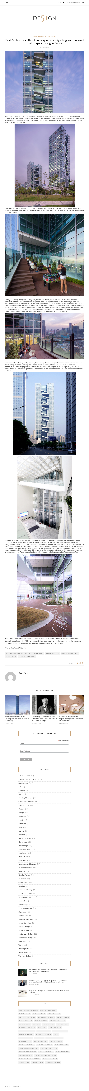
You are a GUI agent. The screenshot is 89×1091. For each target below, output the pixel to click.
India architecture (55, 1027)
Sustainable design (25, 934)
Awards (21, 794)
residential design (25, 1041)
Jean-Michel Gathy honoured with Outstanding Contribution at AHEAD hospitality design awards (48, 970)
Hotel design (23, 846)
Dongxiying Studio (52, 653)
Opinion (21, 886)
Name (22, 743)
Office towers (11, 656)
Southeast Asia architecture (28, 1048)
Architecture (38, 36)
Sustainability (23, 930)
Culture (21, 809)
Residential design (25, 897)
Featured (21, 835)
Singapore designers (61, 1044)
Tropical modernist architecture (45, 1055)
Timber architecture (62, 1051)
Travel (20, 945)
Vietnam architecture (50, 1058)
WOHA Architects (37, 1062)
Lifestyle (21, 871)
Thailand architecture (46, 1051)
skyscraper (22, 912)
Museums (22, 879)
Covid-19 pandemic (63, 1017)
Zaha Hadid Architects (53, 1062)
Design (21, 812)
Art (19, 787)
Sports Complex (24, 923)
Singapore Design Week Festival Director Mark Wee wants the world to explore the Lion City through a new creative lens (48, 981)
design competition (25, 1020)
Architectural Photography (28, 779)
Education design (25, 1024)
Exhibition (22, 824)
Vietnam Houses (24, 1062)
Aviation (21, 790)
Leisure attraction (25, 868)
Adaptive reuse (24, 776)
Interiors (21, 857)
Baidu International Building (16, 653)
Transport (22, 941)
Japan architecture (43, 1031)
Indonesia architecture (27, 1031)
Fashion (21, 831)
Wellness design (24, 956)
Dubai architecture (41, 1020)
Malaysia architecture (60, 1031)
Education (22, 816)
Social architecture (25, 919)
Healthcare (22, 842)
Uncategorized (24, 949)
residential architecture (54, 1038)
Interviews (22, 860)
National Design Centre (43, 1034)
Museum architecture (26, 1034)
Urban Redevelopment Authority (29, 1058)
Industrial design (24, 849)
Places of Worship (25, 890)
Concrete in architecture (46, 1017)
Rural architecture (25, 908)
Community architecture (27, 801)
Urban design (23, 952)
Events (21, 820)
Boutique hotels (24, 1013)
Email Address (25, 751)
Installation (22, 853)
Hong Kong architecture (27, 1027)
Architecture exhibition (48, 1010)
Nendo (56, 1034)
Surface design (24, 927)
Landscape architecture (27, 864)
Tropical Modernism (25, 1055)
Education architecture (57, 1020)
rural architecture (40, 1041)
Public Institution (25, 893)
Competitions (23, 805)
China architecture (36, 653)
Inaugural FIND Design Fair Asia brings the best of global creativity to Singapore (49, 991)
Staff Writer (24, 673)
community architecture (27, 1017)
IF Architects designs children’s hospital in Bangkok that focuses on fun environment (71, 719)
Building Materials (25, 798)
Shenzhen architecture (27, 656)
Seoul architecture (55, 1041)
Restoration (22, 901)
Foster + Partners (48, 1024)
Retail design (23, 904)
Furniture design (24, 838)
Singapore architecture (44, 1044)
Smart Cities (23, 915)
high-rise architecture (69, 653)
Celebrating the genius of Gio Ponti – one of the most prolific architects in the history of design (44, 719)
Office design (50, 36)
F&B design (36, 1024)
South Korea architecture (48, 1048)
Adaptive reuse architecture (28, 1010)
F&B (20, 827)
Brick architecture (39, 1013)
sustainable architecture (27, 1051)
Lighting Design (24, 875)
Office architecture (25, 1038)
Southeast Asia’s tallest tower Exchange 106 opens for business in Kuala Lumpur (17, 719)
